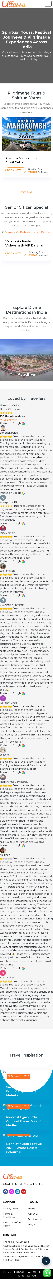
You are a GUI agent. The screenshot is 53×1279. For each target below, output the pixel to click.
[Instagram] (11, 1191)
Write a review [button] (8, 419)
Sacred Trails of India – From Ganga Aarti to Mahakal (23, 1091)
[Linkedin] (17, 1191)
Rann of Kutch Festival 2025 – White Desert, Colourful (24, 1148)
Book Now (14, 170)
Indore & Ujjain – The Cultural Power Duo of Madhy (23, 1121)
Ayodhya (26, 374)
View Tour (26, 192)
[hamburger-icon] (48, 3)
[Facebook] (5, 1191)
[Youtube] (23, 1191)
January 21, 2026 (20, 1076)
